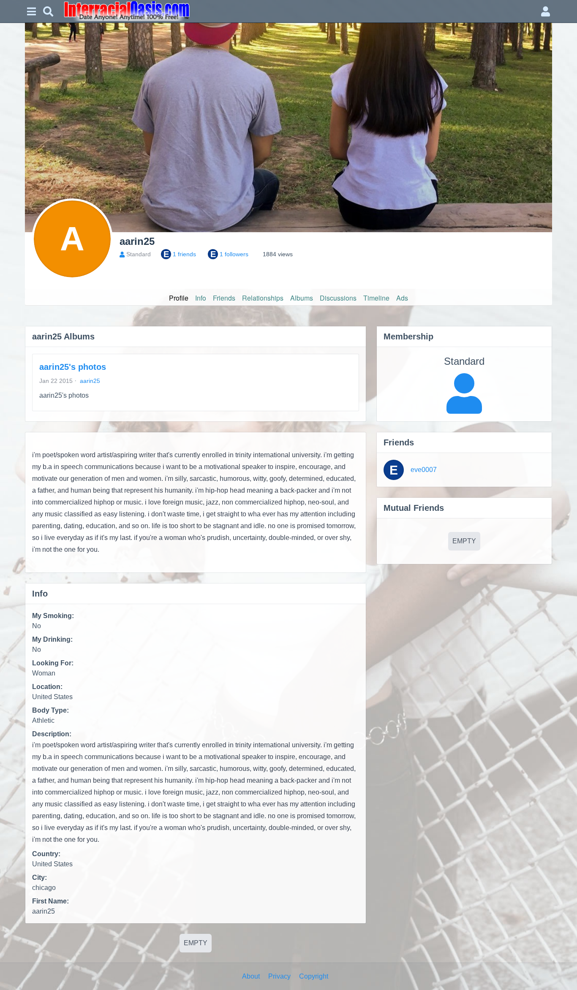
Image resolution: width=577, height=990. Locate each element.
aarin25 (90, 380)
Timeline (376, 298)
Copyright (313, 976)
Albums (301, 298)
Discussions (338, 298)
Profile (178, 298)
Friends (224, 298)
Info (200, 298)
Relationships (262, 298)
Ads (402, 298)
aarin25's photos (72, 367)
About (251, 976)
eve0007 (424, 469)
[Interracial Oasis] (297, 11)
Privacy (279, 976)
